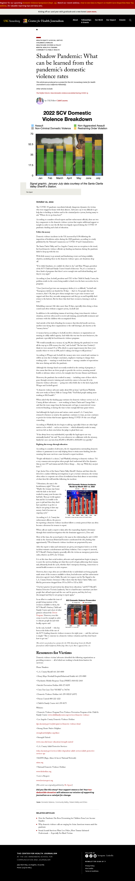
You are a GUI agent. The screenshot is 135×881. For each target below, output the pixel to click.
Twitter (90, 856)
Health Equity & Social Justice (49, 40)
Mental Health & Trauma (46, 47)
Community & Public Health (48, 50)
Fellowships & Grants (86, 21)
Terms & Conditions (91, 871)
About (75, 20)
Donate (122, 20)
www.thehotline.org (43, 772)
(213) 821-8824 (27, 868)
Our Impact (111, 20)
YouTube (95, 856)
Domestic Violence (47, 802)
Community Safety (61, 802)
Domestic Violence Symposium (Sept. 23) (39, 3)
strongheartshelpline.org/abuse (47, 733)
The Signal (68, 785)
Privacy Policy (89, 866)
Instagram (101, 856)
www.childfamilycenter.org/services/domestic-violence (68, 715)
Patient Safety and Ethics (78, 802)
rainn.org (39, 763)
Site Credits (89, 868)
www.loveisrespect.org (44, 781)
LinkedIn (109, 856)
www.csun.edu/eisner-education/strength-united (54, 742)
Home (37, 29)
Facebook (86, 856)
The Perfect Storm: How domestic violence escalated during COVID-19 (62, 93)
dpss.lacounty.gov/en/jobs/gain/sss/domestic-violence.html (58, 724)
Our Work (99, 20)
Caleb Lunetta (62, 101)
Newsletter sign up (94, 861)
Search (130, 20)
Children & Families (44, 43)
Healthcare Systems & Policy (48, 45)
